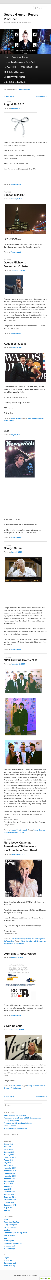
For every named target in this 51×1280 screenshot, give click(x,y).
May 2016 (7, 1162)
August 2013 (8, 1184)
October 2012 (9, 1202)
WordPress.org (9, 1265)
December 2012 (9, 1197)
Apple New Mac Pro (11, 1222)
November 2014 (10, 1176)
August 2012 (8, 1207)
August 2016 (8, 1160)
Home (6, 57)
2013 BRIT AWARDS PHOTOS (14, 77)
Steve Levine (20, 832)
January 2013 (9, 1194)
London (13, 830)
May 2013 (7, 1189)
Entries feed (8, 1260)
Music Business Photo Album (14, 72)
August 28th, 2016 (15, 343)
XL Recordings (9, 941)
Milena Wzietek (16, 418)
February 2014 (9, 1178)
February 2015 (9, 1173)
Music (6, 1238)
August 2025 (8, 1144)
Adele (13, 939)
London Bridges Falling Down (15, 1232)
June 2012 (8, 1210)
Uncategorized (16, 184)
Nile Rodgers (9, 1240)
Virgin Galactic (13, 1026)
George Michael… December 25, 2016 (16, 264)
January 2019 (9, 1152)
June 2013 (8, 1186)
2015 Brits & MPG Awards (20, 953)
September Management (37, 939)
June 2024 (8, 1147)
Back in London (10, 1126)
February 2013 (9, 1191)
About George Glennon (20, 57)
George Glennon (24, 89)
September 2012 (10, 1205)
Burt (6, 431)
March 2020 (8, 1149)
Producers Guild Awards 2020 (15, 1128)
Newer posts (41, 96)
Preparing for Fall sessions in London (18, 1123)
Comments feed (10, 1263)
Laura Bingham (9, 832)
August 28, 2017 (14, 104)
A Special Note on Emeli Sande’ (15, 82)
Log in (6, 1257)
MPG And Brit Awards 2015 (21, 660)
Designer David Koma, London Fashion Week (19, 62)
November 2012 (10, 1199)
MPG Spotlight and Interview (15, 1115)
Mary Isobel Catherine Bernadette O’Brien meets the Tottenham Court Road (20, 846)
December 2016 (9, 1157)
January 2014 (9, 1181)
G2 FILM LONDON (10, 67)
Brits (29, 418)
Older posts (9, 96)
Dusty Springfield (21, 939)
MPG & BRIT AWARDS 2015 (30, 67)
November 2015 (10, 1168)
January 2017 (9, 1155)
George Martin (13, 548)
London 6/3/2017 (14, 195)
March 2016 (8, 1165)
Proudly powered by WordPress (25, 1275)
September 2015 (10, 1170)
